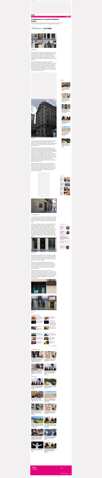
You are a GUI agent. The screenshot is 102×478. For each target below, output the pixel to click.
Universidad (47, 16)
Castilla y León (55, 16)
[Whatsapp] (44, 28)
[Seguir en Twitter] (62, 473)
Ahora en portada (34, 376)
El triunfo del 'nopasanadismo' (62, 226)
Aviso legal (54, 476)
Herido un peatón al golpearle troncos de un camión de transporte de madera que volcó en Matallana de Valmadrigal (50, 400)
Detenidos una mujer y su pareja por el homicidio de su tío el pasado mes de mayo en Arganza (50, 386)
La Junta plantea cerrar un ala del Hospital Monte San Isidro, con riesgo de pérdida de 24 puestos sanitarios (49, 450)
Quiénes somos (42, 476)
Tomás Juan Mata (62, 247)
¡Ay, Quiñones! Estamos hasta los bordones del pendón (62, 232)
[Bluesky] (47, 28)
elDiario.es (32, 451)
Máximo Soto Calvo (62, 234)
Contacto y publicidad (58, 476)
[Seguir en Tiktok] (67, 473)
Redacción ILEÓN (33, 362)
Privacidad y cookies (50, 476)
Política (36, 16)
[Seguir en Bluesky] (61, 473)
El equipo (46, 476)
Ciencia (45, 16)
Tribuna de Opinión (62, 224)
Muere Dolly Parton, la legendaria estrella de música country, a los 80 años (37, 450)
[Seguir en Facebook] (63, 473)
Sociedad (42, 16)
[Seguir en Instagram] (65, 473)
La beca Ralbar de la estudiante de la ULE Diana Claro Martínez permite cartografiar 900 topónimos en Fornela (50, 438)
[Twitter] (49, 28)
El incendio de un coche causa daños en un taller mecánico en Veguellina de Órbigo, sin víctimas (36, 399)
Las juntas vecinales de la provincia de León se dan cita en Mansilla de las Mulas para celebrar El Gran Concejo (50, 372)
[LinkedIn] (51, 28)
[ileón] (36, 467)
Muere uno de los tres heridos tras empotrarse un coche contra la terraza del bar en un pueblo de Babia (36, 372)
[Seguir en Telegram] (64, 473)
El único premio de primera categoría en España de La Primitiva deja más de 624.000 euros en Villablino (37, 412)
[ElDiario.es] (67, 16)
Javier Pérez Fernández (61, 228)
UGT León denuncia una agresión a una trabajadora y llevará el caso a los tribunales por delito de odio (50, 359)
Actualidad (33, 16)
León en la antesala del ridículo (62, 246)
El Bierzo (51, 16)
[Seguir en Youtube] (66, 473)
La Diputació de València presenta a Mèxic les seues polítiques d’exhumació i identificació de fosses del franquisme (62, 189)
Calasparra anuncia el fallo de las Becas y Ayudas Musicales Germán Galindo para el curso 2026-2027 (61, 179)
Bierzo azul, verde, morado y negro (64, 241)
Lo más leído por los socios (35, 349)
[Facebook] (45, 28)
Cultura (39, 16)
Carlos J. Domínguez (33, 427)
